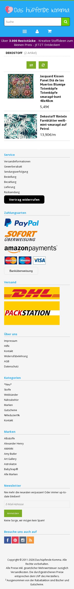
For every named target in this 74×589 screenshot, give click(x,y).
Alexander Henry (14, 443)
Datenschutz (11, 366)
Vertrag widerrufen (24, 199)
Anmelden (13, 513)
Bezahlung (10, 182)
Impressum (10, 341)
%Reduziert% (12, 415)
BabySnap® (11, 469)
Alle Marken (11, 474)
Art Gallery (10, 459)
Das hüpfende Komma (48, 560)
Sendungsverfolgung (16, 171)
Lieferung (9, 187)
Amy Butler (10, 454)
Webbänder (11, 394)
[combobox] (37, 21)
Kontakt (8, 351)
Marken (8, 405)
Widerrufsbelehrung (16, 356)
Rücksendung (12, 192)
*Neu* (8, 384)
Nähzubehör (11, 400)
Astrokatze (10, 464)
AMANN (8, 448)
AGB (6, 361)
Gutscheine (10, 410)
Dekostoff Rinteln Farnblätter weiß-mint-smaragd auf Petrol (53, 122)
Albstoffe (9, 438)
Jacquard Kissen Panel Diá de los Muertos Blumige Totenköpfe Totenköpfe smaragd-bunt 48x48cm (52, 88)
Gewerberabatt (13, 166)
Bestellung (10, 177)
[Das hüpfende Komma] (37, 10)
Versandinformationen (17, 161)
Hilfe (6, 346)
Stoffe (7, 389)
